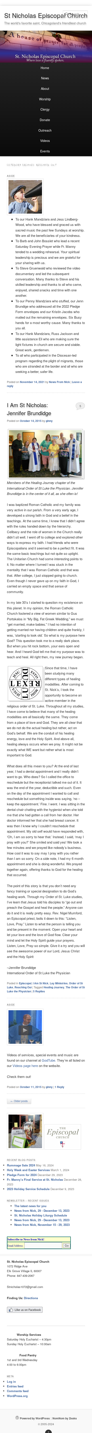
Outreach (45, 130)
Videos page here (25, 1065)
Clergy (45, 109)
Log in (11, 1381)
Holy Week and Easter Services (28, 1170)
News (45, 78)
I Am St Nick (40, 983)
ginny (49, 421)
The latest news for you (30, 1206)
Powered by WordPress (35, 1418)
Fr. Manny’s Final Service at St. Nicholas (35, 1179)
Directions (31, 1298)
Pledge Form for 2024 (22, 1175)
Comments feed (18, 1391)
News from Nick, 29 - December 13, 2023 (41, 1210)
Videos (45, 140)
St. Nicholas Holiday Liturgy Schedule (40, 1215)
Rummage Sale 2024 (21, 1165)
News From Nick (59, 382)
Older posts (19, 1101)
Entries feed (15, 1386)
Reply (59, 1087)
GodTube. (49, 1060)
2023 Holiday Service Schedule (28, 1189)
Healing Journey (54, 987)
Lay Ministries (59, 983)
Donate (45, 120)
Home (45, 67)
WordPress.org (17, 1396)
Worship (45, 99)
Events (45, 151)
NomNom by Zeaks (64, 1418)
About (45, 88)
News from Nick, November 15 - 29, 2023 (42, 1225)
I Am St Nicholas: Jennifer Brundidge (29, 409)
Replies (39, 991)
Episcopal (25, 983)
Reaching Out (23, 987)
